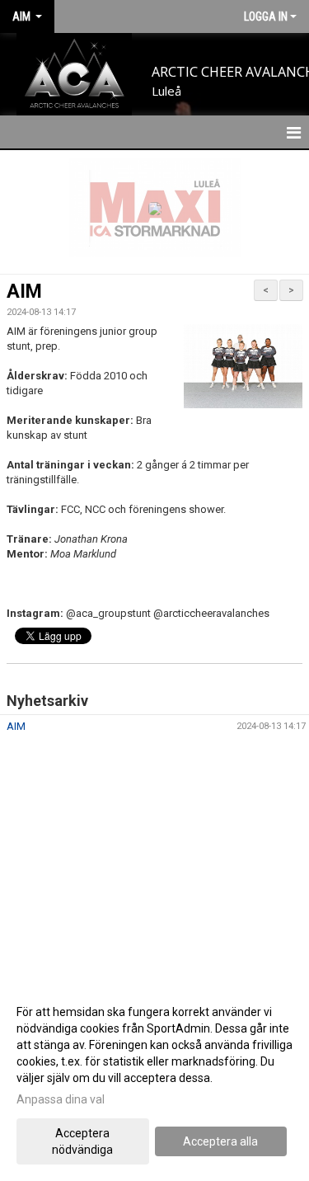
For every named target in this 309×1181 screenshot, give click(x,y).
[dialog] (154, 1080)
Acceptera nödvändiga (82, 1141)
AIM (24, 291)
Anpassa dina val (60, 1099)
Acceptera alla (220, 1141)
